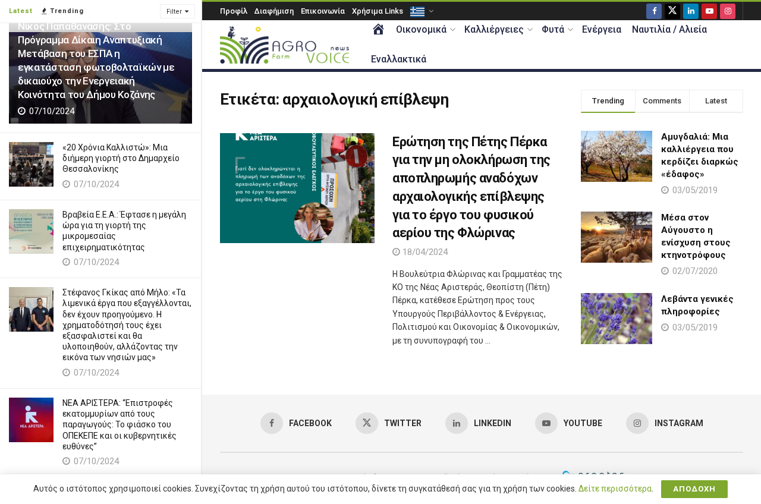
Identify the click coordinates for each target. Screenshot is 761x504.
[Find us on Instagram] (727, 11)
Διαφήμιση (274, 11)
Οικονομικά (421, 29)
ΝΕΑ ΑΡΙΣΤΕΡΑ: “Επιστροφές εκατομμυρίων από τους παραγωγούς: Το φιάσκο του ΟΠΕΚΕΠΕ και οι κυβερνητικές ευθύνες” (119, 424)
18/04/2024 (424, 252)
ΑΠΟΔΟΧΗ (694, 488)
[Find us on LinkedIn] (691, 11)
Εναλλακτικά (398, 59)
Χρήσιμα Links (377, 11)
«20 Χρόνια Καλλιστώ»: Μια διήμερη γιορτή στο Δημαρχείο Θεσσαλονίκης (121, 158)
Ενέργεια (601, 29)
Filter (174, 11)
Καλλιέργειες (494, 29)
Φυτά (553, 29)
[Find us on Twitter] (672, 11)
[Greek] (421, 11)
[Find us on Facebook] (654, 11)
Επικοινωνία (323, 11)
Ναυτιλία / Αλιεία (669, 29)
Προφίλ (233, 11)
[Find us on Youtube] (709, 11)
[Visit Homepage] (284, 45)
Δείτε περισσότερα (615, 488)
